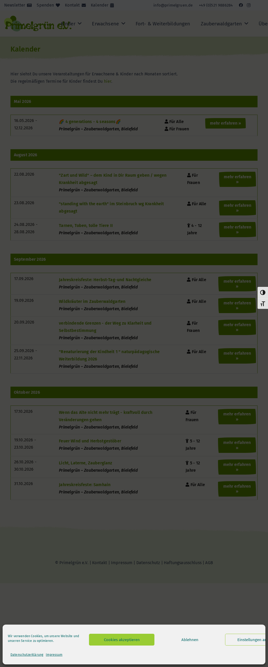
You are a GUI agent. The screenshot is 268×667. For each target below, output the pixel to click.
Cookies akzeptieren (122, 639)
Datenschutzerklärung (26, 655)
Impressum (54, 655)
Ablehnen (189, 639)
